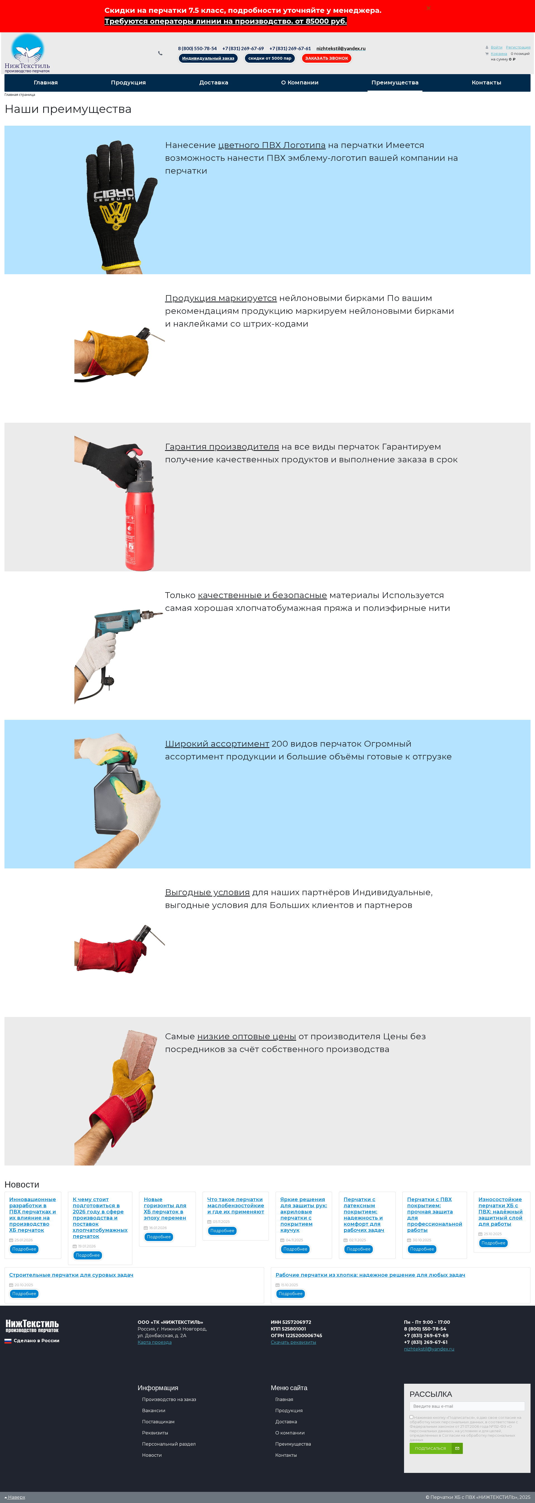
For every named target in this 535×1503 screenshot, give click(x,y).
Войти (496, 47)
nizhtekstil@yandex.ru (429, 1349)
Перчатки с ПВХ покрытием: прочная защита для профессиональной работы (434, 1214)
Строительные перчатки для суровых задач (71, 1275)
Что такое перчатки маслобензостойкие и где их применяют (235, 1205)
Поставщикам (158, 1421)
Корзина (499, 53)
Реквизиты (155, 1433)
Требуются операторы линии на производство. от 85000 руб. (225, 21)
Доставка (286, 1421)
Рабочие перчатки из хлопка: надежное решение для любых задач (370, 1275)
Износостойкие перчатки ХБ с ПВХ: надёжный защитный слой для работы (500, 1211)
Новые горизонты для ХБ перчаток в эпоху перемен (165, 1208)
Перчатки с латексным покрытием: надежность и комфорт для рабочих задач (364, 1214)
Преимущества (293, 1444)
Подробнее (24, 1249)
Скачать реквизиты (293, 1342)
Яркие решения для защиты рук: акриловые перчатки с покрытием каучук (303, 1214)
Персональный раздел (169, 1444)
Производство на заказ (169, 1399)
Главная (284, 1399)
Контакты (286, 1455)
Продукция (289, 1410)
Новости (152, 1455)
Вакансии (154, 1410)
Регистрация (518, 47)
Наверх (16, 1497)
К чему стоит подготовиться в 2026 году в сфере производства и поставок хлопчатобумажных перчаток (100, 1217)
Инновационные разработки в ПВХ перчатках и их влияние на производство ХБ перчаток (32, 1214)
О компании (290, 1433)
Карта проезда (155, 1342)
